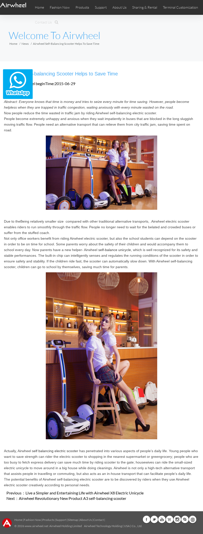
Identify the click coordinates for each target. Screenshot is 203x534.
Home (39, 7)
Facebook (146, 519)
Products (82, 7)
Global (192, 519)
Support (101, 7)
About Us (86, 520)
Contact (98, 520)
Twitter (154, 519)
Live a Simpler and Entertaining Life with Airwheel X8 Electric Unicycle (84, 492)
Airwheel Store (169, 519)
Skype (185, 519)
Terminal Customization (180, 7)
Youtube (162, 519)
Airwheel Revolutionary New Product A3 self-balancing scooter (72, 498)
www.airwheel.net (36, 526)
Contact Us (43, 22)
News (25, 44)
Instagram (177, 519)
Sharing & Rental (144, 7)
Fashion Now (32, 520)
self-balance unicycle (114, 250)
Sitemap (73, 520)
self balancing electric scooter (55, 451)
